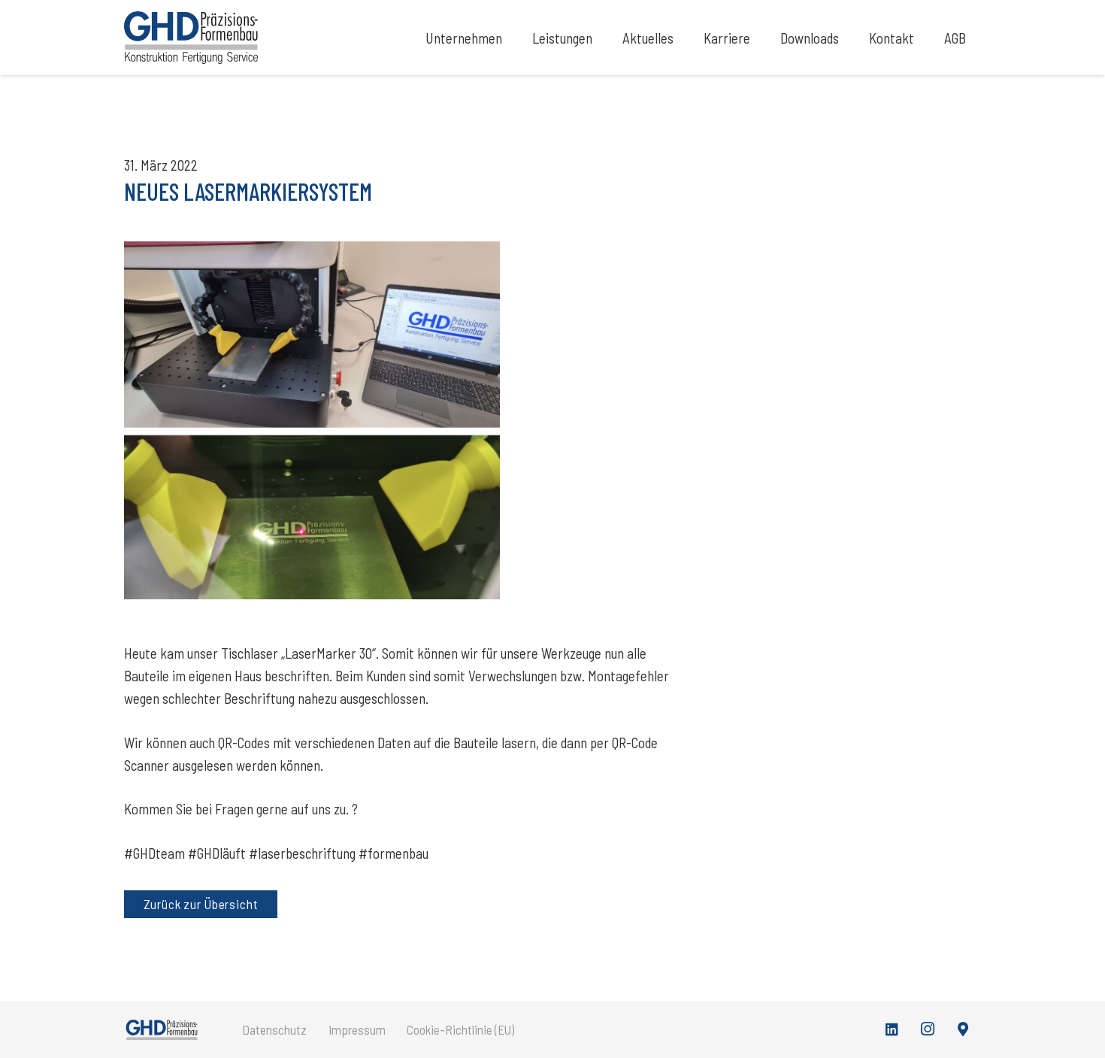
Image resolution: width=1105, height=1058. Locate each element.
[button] (515, 38)
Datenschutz (274, 1029)
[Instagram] (928, 1029)
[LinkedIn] (892, 1029)
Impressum (357, 1029)
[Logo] (191, 37)
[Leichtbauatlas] (964, 1029)
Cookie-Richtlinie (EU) (460, 1029)
